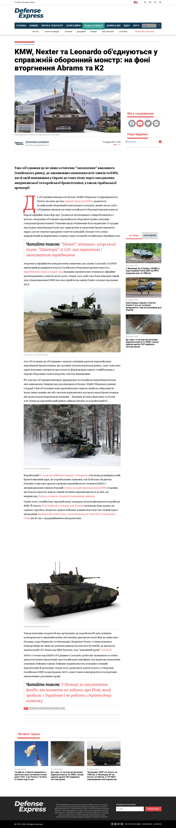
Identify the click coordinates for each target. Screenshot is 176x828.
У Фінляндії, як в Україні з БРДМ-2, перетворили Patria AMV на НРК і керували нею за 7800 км (143, 270)
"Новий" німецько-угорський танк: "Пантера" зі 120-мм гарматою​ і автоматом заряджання (71, 249)
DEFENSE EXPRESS (37, 142)
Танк (63, 708)
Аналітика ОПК (36, 708)
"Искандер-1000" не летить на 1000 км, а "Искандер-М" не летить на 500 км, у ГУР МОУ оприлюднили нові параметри (102, 775)
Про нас (35, 32)
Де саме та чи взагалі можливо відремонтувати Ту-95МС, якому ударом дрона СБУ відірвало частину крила (67, 775)
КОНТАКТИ (157, 824)
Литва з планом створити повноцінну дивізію (66, 496)
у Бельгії (106, 649)
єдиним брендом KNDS (78, 201)
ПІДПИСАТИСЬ (153, 809)
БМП (45, 708)
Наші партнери (108, 32)
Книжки (93, 32)
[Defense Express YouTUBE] (150, 3)
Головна (18, 44)
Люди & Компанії (28, 44)
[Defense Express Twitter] (155, 3)
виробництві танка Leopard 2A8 (43, 271)
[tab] (134, 235)
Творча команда (52, 32)
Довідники (81, 32)
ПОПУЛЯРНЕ (150, 235)
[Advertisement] (109, 13)
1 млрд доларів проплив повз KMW (85, 487)
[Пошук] (159, 26)
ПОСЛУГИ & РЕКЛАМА (133, 824)
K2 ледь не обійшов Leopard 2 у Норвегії (63, 475)
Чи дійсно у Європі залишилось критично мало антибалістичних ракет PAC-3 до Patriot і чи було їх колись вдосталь (31, 775)
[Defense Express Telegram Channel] (160, 3)
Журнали (68, 32)
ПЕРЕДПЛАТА (147, 824)
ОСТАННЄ (134, 235)
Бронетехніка (53, 708)
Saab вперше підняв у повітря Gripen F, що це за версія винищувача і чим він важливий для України (143, 306)
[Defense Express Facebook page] (145, 3)
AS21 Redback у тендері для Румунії (62, 505)
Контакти (123, 32)
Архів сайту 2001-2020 (144, 32)
